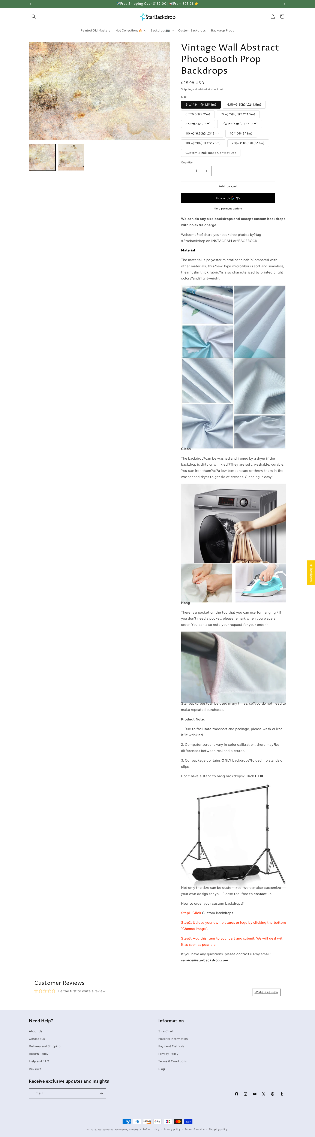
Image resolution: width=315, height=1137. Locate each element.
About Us (35, 1031)
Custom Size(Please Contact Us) (211, 153)
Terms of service (194, 1129)
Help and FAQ (39, 1061)
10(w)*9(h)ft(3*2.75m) (203, 143)
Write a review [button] (266, 992)
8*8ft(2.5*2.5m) (198, 124)
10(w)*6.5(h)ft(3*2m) (202, 133)
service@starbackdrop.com (204, 960)
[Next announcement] (284, 4)
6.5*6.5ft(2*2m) (198, 114)
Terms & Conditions (172, 1061)
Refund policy (151, 1129)
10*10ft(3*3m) (241, 133)
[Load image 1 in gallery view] (42, 157)
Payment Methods (171, 1046)
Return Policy (38, 1053)
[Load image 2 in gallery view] (71, 157)
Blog (161, 1069)
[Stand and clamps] (233, 878)
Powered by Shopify (126, 1129)
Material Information (173, 1038)
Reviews (35, 1069)
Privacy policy (172, 1129)
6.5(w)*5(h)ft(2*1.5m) (244, 104)
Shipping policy (218, 1129)
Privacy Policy (168, 1053)
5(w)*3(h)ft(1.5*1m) (201, 104)
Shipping (187, 89)
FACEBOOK (248, 241)
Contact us (37, 1038)
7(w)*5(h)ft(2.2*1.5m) (238, 114)
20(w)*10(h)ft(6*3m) (248, 143)
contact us (262, 894)
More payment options (228, 208)
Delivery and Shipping (45, 1046)
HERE (259, 776)
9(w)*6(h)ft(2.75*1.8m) (240, 124)
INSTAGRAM (221, 241)
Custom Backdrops (217, 913)
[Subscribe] (101, 1093)
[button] (33, 16)
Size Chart (166, 1031)
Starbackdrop (106, 1129)
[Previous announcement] (30, 4)
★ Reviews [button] (311, 572)
